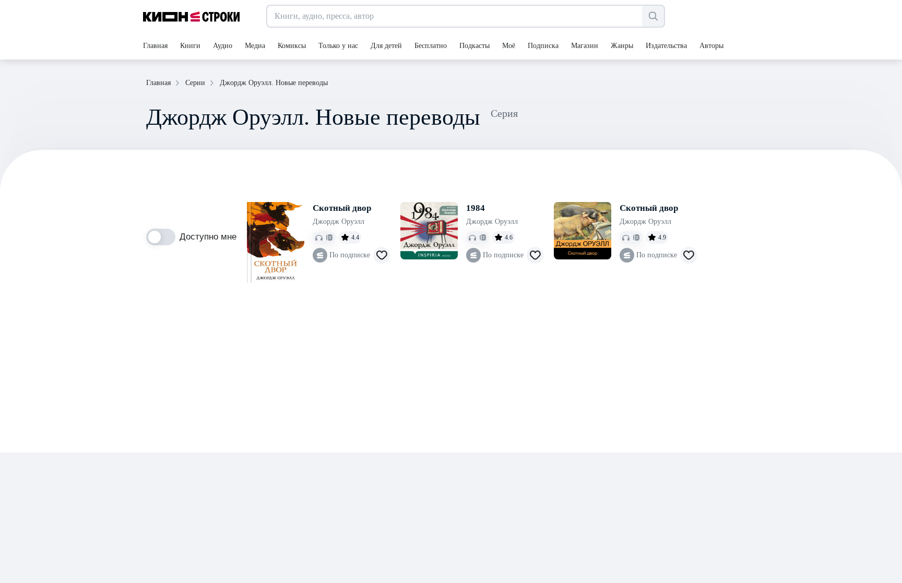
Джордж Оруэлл (338, 221)
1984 (475, 208)
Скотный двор (342, 208)
